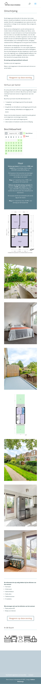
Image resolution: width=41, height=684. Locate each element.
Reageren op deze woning (20, 77)
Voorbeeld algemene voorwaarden (16, 675)
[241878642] (20, 389)
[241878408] (20, 526)
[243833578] (20, 252)
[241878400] (20, 571)
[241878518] (20, 344)
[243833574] (20, 435)
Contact (31, 675)
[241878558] (20, 298)
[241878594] (20, 480)
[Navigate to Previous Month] (6, 133)
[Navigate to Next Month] (21, 133)
